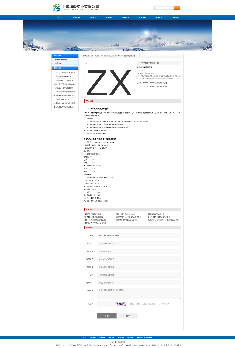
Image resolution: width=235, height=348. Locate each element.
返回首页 (140, 337)
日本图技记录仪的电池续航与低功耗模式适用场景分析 (71, 95)
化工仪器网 (177, 345)
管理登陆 (149, 337)
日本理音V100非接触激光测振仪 (126, 220)
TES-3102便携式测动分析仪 (125, 214)
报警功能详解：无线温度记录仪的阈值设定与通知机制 (71, 80)
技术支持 (142, 17)
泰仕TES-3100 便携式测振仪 (93, 217)
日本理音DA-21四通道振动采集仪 (159, 217)
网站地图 (130, 337)
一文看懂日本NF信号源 (61, 99)
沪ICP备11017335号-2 (117, 345)
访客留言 (175, 17)
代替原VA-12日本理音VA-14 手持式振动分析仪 (163, 220)
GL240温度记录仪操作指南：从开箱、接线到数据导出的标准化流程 (76, 84)
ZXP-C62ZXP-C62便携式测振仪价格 (155, 83)
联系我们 (111, 337)
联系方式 (158, 17)
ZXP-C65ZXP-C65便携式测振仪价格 (155, 86)
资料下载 (125, 17)
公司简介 (76, 17)
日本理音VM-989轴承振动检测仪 (95, 223)
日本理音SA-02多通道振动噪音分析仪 (128, 217)
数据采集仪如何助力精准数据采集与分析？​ (68, 107)
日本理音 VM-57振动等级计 (93, 214)
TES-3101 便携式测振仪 (156, 214)
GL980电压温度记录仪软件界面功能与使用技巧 (69, 92)
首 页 (60, 17)
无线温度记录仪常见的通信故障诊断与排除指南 (69, 88)
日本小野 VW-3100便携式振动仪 (95, 220)
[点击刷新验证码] (121, 304)
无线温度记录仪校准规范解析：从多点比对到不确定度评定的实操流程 (77, 76)
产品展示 (92, 17)
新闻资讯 (109, 17)
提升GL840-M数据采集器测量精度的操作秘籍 (69, 103)
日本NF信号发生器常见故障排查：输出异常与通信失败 (72, 73)
